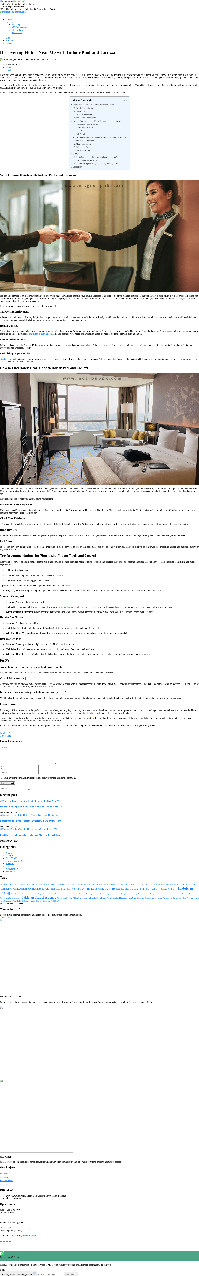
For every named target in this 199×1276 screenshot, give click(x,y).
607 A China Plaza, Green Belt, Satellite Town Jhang (24, 9)
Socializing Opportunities (86, 118)
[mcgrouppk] (6, 1)
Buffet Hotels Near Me (114, 884)
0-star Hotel (4, 884)
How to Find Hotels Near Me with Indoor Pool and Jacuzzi (97, 121)
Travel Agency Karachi (170, 898)
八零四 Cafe (55, 901)
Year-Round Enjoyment (85, 108)
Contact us (5, 917)
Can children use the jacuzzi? (87, 160)
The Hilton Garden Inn (85, 141)
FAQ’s (75, 154)
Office (10, 866)
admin (9, 67)
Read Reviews (81, 131)
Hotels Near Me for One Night (32, 894)
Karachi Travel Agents (170, 894)
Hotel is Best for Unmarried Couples (133, 889)
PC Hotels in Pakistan (80, 898)
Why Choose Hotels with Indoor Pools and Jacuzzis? (94, 105)
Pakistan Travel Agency (38, 897)
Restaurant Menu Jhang (128, 898)
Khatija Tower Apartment (12, 898)
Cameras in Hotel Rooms (152, 884)
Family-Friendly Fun (84, 114)
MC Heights (4, 1177)
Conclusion (77, 167)
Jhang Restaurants (127, 894)
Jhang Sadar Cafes (156, 894)
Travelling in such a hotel (40, 334)
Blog (9, 855)
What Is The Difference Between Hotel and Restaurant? (31, 901)
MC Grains (4, 1184)
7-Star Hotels (29, 884)
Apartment (11, 853)
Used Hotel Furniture (186, 898)
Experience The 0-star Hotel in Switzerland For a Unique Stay (30, 821)
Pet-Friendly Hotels (94, 898)
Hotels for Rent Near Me (169, 889)
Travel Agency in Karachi (153, 898)
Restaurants (140, 898)
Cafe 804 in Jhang (128, 884)
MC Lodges (4, 1173)
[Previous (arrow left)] (1, 1243)
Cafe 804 (11, 858)
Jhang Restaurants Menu (141, 894)
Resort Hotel (115, 898)
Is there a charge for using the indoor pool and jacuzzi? (97, 163)
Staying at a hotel (8, 359)
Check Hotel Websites (84, 127)
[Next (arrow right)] (4, 1243)
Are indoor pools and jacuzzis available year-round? (96, 157)
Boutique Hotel (101, 884)
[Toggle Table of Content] (123, 100)
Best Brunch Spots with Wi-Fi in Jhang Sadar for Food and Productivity (59, 884)
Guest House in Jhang (92, 888)
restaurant (12, 869)
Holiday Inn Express (84, 147)
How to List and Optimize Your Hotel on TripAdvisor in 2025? (82, 894)
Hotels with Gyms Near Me (52, 894)
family (90, 713)
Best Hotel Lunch (89, 884)
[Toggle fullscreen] (4, 1241)
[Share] (7, 1241)
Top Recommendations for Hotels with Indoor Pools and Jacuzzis (100, 137)
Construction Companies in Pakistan (33, 888)
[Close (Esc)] (10, 1241)
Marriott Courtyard (83, 144)
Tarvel (10, 871)
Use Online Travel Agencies (87, 124)
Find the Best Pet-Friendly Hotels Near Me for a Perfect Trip (30, 835)
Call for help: (6, 6)
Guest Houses (14, 861)
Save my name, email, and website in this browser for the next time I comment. (39, 778)
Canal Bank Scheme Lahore (170, 884)
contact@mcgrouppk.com (12, 4)
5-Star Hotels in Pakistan (16, 884)
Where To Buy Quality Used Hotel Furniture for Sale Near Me (31, 806)
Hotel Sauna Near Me (153, 889)
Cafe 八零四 (139, 884)
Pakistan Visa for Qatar (64, 898)
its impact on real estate (112, 894)
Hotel (8, 70)
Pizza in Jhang (106, 898)
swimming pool (65, 607)
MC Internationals (6, 1181)
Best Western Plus (83, 150)
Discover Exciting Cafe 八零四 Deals (66, 889)
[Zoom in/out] (1, 1241)
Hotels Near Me (16, 894)
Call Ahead (80, 134)
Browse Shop (29, 1235)
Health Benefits (82, 111)
